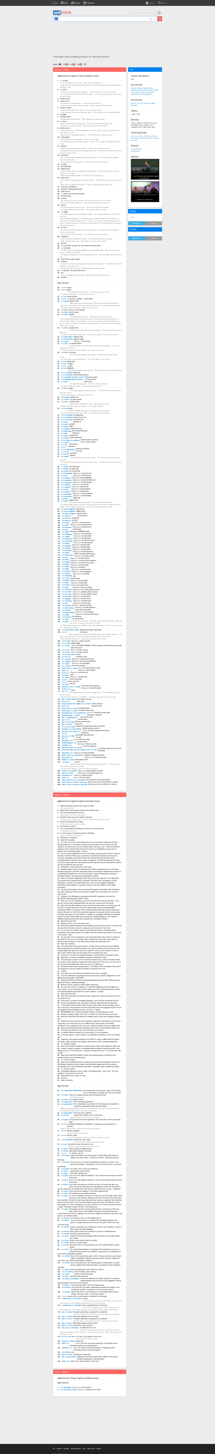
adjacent (139, 88)
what (65, 777)
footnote (67, 539)
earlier (153, 103)
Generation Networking (71, 1090)
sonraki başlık (85, 547)
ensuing (142, 94)
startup (66, 610)
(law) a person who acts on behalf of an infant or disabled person (93, 1231)
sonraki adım (82, 677)
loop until (67, 757)
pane (65, 582)
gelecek (63, 146)
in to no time (68, 727)
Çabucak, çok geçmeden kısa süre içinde (90, 726)
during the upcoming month (80, 1233)
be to (65, 706)
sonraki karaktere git (88, 480)
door (64, 314)
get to (66, 720)
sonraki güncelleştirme (88, 661)
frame (65, 543)
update (66, 661)
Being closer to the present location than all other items (79, 810)
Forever (85, 1298)
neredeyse (64, 236)
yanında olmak (97, 706)
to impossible (68, 449)
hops (65, 552)
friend (65, 438)
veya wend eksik (68, 1389)
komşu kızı (78, 724)
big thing (66, 431)
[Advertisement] (107, 39)
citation (65, 485)
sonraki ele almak (86, 717)
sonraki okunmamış (87, 659)
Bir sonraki (73, 444)
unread (66, 659)
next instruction (86, 1387)
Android (59, 1448)
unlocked (67, 775)
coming (143, 92)
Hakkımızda (91, 1448)
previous (64, 1078)
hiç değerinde (78, 415)
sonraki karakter (86, 482)
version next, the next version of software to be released (87, 1296)
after (151, 88)
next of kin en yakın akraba (70, 259)
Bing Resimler (135, 151)
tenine (78, 654)
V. (64, 1296)
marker (66, 571)
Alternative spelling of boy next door (86, 1316)
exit (65, 529)
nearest (63, 971)
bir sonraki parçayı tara (94, 773)
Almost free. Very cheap (81, 1139)
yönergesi (65, 1387)
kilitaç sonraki (87, 775)
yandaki (72, 424)
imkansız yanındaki (82, 448)
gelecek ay (74, 397)
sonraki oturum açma (86, 562)
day (64, 310)
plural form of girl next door (83, 1325)
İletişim (99, 1448)
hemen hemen (66, 196)
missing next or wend (93, 1389)
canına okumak (97, 703)
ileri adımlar (86, 341)
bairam (65, 429)
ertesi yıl (72, 683)
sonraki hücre (86, 475)
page (65, 580)
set (65, 603)
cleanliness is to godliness (74, 713)
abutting (133, 88)
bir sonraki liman (82, 585)
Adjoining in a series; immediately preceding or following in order (83, 957)
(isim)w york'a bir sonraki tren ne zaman (102, 784)
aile (74, 576)
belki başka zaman (81, 759)
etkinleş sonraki (91, 744)
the (65, 691)
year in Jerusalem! (70, 1278)
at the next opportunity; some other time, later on (86, 1269)
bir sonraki (64, 155)
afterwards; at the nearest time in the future (76, 867)
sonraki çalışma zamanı (89, 594)
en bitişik (63, 114)
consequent (150, 92)
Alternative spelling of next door (80, 1151)
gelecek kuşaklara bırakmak (94, 755)
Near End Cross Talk (68, 994)
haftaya (72, 455)
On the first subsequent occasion (71, 822)
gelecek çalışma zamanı (89, 592)
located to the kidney (71, 729)
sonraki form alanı (88, 540)
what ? (66, 1361)
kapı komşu (88, 381)
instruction (68, 555)
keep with (67, 753)
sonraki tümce (86, 598)
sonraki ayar (86, 603)
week (64, 301)
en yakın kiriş (74, 469)
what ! (65, 701)
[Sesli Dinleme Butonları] (65, 65)
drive (65, 523)
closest (137, 92)
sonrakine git (83, 672)
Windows (66, 1448)
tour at (66, 657)
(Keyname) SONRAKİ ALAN (79, 531)
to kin (66, 645)
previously (147, 103)
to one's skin (68, 654)
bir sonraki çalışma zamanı (90, 589)
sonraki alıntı (84, 486)
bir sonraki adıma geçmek (90, 685)
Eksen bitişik (75, 643)
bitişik (66, 212)
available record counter (72, 379)
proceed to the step (71, 687)
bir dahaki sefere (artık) (92, 668)
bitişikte (71, 314)
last (138, 103)
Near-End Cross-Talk (68, 921)
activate (66, 745)
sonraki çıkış (77, 529)
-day (65, 1285)
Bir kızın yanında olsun (83, 721)
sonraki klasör (86, 536)
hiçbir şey (76, 372)
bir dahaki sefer (77, 618)
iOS (54, 1448)
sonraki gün (81, 310)
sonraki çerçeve (87, 542)
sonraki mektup (83, 558)
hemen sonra (65, 101)
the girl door (68, 1341)
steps (65, 341)
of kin (65, 399)
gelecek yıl (77, 422)
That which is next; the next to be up (80, 1144)
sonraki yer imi (86, 473)
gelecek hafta (74, 301)
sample (66, 598)
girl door (67, 724)
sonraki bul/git (86, 533)
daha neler (81, 701)
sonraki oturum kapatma (87, 560)
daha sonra (65, 177)
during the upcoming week (83, 1274)
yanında (64, 198)
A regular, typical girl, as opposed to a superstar (90, 1318)
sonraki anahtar (88, 556)
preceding (134, 105)
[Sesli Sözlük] (62, 15)
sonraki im (82, 567)
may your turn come (71, 731)
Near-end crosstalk (67, 944)
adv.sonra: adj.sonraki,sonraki (71, 189)
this (142, 103)
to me (65, 452)
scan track (67, 773)
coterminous (135, 94)
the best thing (69, 699)
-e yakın (70, 366)
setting (66, 605)
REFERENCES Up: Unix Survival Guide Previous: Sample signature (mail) (87, 1012)
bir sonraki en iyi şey (84, 699)
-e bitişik (70, 363)
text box (66, 617)
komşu (69, 287)
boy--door (67, 1316)
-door (64, 424)
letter (65, 559)
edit (65, 525)
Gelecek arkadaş (76, 437)
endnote (67, 527)
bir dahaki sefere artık (85, 710)
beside (156, 90)
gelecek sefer (74, 401)
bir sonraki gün (73, 312)
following (148, 94)
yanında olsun (83, 719)
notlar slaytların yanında (94, 771)
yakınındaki (71, 361)
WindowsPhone (76, 1448)
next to (133, 136)
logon (66, 564)
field (65, 532)
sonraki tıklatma (85, 489)
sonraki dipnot (86, 538)
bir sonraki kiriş (75, 471)
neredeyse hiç (78, 419)
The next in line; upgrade (82, 1113)
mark (65, 566)
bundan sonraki (65, 107)
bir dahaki (67, 248)
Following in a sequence (68, 837)
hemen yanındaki (76, 679)
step (65, 677)
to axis (66, 641)
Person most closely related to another (83, 1240)
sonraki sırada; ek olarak (89, 439)
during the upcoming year (79, 1276)
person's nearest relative (78, 1242)
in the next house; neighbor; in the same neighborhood (88, 1191)
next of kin (139, 136)
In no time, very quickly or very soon (88, 1336)
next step (149, 138)
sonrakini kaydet (95, 688)
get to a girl (68, 722)
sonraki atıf (85, 484)
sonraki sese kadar (100, 757)
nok (72, 1352)
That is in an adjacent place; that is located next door (87, 1095)
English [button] (164, 3)
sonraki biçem (89, 612)
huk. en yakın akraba (88, 442)
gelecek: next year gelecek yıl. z (75, 270)
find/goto (67, 534)
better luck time (69, 668)
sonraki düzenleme (85, 524)
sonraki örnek (85, 596)
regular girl (79, 1341)
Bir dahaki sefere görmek (85, 735)
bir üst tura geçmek (89, 746)
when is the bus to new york (74, 782)
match (66, 573)
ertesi (65, 89)
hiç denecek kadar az (81, 375)
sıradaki (63, 277)
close (132, 92)
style (65, 615)
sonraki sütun (84, 491)
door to (66, 516)
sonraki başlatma (89, 607)
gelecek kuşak (79, 339)
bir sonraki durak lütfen (83, 609)
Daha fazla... (136, 223)
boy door (67, 1312)
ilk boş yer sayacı (91, 377)
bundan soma (65, 98)
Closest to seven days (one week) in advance (76, 817)
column (65, 492)
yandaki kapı (73, 435)
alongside (134, 90)
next (132, 217)
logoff (66, 562)
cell (64, 475)
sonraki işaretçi (85, 569)
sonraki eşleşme (85, 571)
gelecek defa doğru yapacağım (91, 630)
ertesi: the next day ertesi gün (74, 193)
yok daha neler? (85, 777)
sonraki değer (85, 663)
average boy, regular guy (82, 1354)
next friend (141, 138)
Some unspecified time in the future (94, 1305)
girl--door (67, 1323)
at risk (65, 1169)
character (66, 480)
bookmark (66, 473)
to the (65, 454)
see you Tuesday (70, 1327)
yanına (63, 205)
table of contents (67, 1080)
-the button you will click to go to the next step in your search (82, 1030)
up (63, 1144)
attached (141, 90)
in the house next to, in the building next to (86, 1218)
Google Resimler (136, 149)
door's (65, 1220)
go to (65, 673)
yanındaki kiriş (75, 466)
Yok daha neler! (84, 739)
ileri (62, 273)
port (65, 587)
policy (66, 585)
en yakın (64, 164)
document (66, 496)
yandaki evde (73, 328)
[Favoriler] (84, 65)
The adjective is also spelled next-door (82, 1193)
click (64, 489)
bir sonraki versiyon (79, 665)
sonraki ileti (85, 574)
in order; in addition (70, 440)
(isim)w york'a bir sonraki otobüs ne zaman (103, 782)
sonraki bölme (83, 580)
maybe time (68, 759)
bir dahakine (76, 616)
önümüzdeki (65, 137)
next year (134, 140)
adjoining (146, 88)
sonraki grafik (85, 545)
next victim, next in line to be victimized (84, 1169)
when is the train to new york (74, 784)
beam (65, 466)
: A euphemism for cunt (87, 1327)
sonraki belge (86, 495)
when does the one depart (73, 780)
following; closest (70, 1044)
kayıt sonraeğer (86, 587)
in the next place (69, 1060)
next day (156, 138)
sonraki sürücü (85, 522)
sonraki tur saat (81, 656)
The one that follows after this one (72, 812)
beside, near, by (77, 1153)
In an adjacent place (76, 1099)
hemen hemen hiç (79, 417)
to (63, 287)
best (64, 1171)
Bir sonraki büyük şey (79, 430)
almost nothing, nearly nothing (85, 1271)
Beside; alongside (73, 1131)
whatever (67, 740)
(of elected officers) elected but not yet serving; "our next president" (85, 1032)
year (64, 422)
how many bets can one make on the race (79, 749)
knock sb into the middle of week (76, 704)
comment (66, 494)
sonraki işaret (84, 565)
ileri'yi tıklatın (90, 670)
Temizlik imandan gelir (102, 712)
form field (67, 541)
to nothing (66, 372)
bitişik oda (76, 498)
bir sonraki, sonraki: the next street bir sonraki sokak (82, 245)
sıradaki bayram (76, 428)
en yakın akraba (76, 399)
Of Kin (66, 1352)
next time (147, 136)
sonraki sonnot (86, 527)
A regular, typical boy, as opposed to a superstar (90, 1312)
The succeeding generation (83, 1101)
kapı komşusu (82, 513)
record (66, 689)
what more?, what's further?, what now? (85, 1361)
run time (66, 592)
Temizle (153, 223)
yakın (72, 674)
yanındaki (73, 453)
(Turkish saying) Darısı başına (98, 730)
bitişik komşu (65, 169)
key (65, 557)
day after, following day (79, 1173)
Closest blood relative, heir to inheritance (88, 1115)
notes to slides (69, 771)
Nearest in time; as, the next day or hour (75, 923)
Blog (84, 1448)
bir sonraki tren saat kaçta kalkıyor (98, 779)
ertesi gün (75, 433)
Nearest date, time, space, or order (73, 1075)
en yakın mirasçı (82, 650)
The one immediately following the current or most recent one (82, 828)
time (64, 343)
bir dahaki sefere (76, 343)
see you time (68, 736)
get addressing (69, 717)
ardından (64, 261)
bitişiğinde (70, 368)
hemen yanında (73, 681)
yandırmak (85, 732)
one (64, 445)
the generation (69, 1357)
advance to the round (72, 747)
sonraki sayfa (75, 578)
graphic (66, 546)
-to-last (65, 1155)
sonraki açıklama (87, 493)
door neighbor (68, 509)
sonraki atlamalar (87, 551)
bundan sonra (65, 128)
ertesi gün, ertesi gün (94, 715)
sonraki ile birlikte (88, 753)
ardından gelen (65, 117)
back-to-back (148, 90)
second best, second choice (80, 1171)
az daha (74, 520)
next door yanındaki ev (69, 187)
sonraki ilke (83, 583)
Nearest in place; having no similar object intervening (79, 984)
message (67, 575)
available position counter (72, 377)
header (66, 548)
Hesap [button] (151, 3)
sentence (67, 601)
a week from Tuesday (71, 1298)
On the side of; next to (68, 826)
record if (67, 589)
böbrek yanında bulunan (91, 728)
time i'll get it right (70, 630)
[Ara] (159, 18)
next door (154, 136)
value (65, 663)
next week (134, 138)
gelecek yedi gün (86, 605)
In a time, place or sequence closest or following (77, 833)
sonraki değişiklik (85, 477)
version (66, 666)
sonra (64, 121)
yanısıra (63, 243)
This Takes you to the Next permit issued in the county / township (84, 973)
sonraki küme (86, 600)
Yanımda (79, 451)
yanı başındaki (66, 166)
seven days (68, 608)
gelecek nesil (78, 337)
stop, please (68, 612)
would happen (69, 743)
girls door (67, 1325)
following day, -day (70, 715)
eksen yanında (85, 641)
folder (66, 536)
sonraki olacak (82, 741)
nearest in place (69, 1069)
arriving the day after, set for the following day (88, 1285)
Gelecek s (71, 446)
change (65, 478)
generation (67, 337)
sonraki (65, 80)
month (65, 397)
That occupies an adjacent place (80, 1148)
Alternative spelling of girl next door (85, 1323)
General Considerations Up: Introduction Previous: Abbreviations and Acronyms (89, 1003)
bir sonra (64, 227)
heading (66, 550)
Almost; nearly (72, 1135)
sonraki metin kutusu (91, 614)
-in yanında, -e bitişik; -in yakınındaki (79, 299)
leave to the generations (73, 755)
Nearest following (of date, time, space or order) (77, 806)
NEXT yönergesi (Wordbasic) (85, 554)
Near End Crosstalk (68, 840)
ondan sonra (65, 191)
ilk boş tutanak (90, 379)
